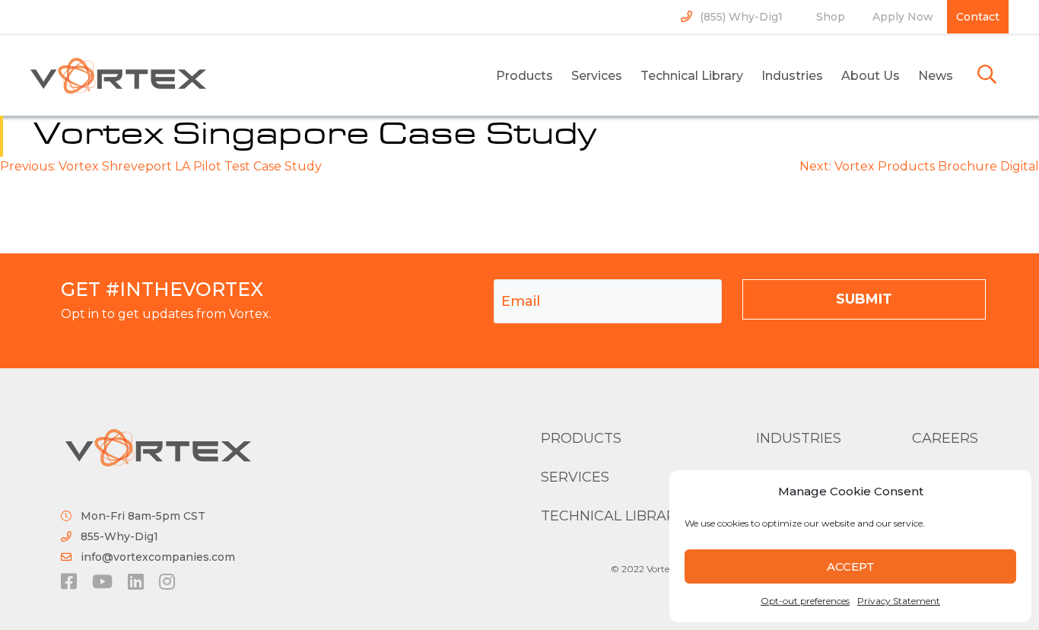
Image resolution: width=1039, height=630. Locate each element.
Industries (792, 75)
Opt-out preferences (805, 600)
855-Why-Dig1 (119, 536)
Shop (830, 17)
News (935, 75)
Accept (851, 566)
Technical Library (691, 75)
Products (524, 75)
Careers (945, 438)
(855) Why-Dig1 (741, 17)
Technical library (613, 516)
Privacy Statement (898, 600)
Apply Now (902, 17)
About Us (870, 75)
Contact (977, 17)
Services (596, 75)
